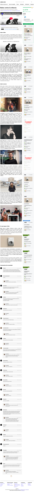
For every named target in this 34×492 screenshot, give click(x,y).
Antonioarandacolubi (6, 444)
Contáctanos (27, 4)
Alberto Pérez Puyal (5, 318)
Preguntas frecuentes (17, 484)
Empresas (32, 4)
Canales (1, 485)
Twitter (22, 484)
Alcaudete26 (5, 450)
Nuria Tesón (7, 291)
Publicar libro (15, 483)
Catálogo (8, 484)
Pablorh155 (4, 399)
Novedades (22, 4)
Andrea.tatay (5, 285)
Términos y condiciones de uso (21, 489)
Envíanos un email (23, 483)
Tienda (17, 4)
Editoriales (29, 483)
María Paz (4, 389)
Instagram (22, 485)
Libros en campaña (12, 4)
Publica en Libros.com (4, 4)
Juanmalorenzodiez (5, 348)
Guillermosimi (5, 370)
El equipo (1, 484)
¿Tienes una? (23, 490)
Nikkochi (4, 268)
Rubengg (4, 434)
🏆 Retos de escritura (17, 485)
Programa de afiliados (10, 485)
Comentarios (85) (3, 25)
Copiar (17, 29)
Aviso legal (27, 489)
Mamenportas (5, 409)
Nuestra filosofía (2, 483)
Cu (1, 338)
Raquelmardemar (5, 360)
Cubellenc (4, 338)
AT (1, 285)
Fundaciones (29, 485)
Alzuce (4, 463)
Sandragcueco (5, 308)
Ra (1, 360)
